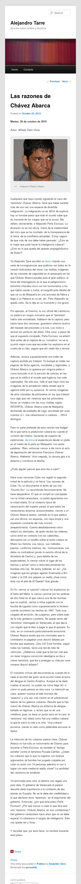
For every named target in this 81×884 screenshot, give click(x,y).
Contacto (28, 69)
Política (41, 863)
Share (17, 851)
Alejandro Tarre (27, 22)
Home (14, 69)
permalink (31, 867)
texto (48, 261)
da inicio (30, 440)
